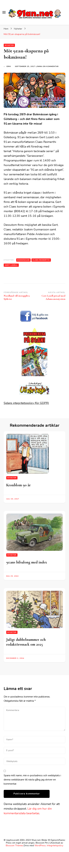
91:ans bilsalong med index (26, 562)
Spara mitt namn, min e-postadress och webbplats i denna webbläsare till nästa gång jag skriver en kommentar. (32, 780)
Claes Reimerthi (41, 260)
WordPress (40, 845)
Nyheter (9, 45)
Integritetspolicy (55, 845)
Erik (9, 66)
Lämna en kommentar (47, 66)
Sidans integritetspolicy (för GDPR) (26, 403)
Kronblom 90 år (18, 485)
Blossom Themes (14, 845)
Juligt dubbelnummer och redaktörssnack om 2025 (26, 642)
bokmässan (23, 260)
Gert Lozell (11, 265)
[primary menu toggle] (4, 12)
